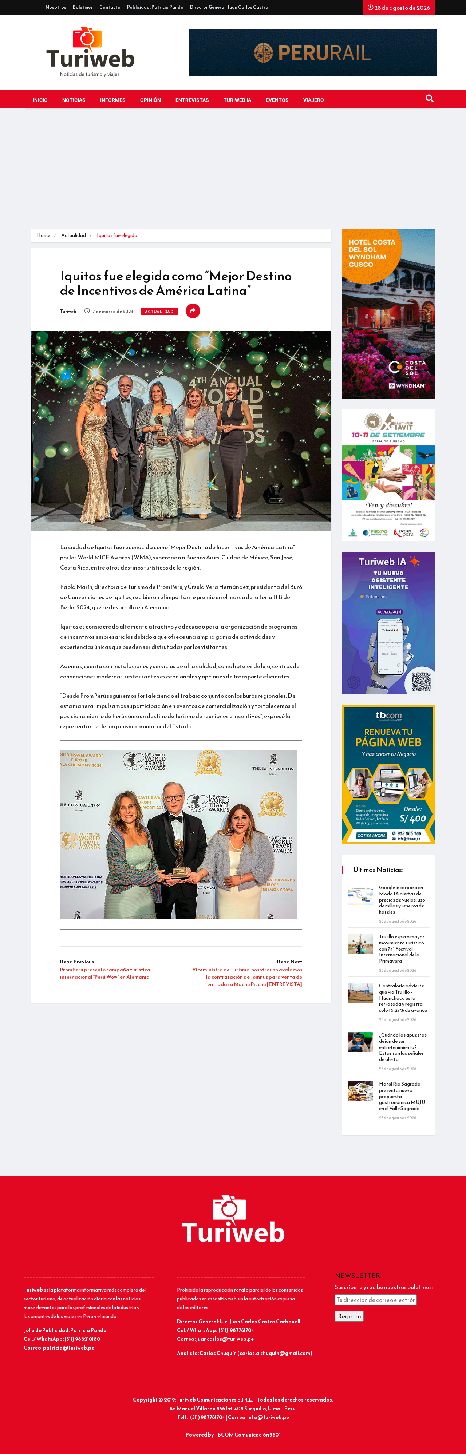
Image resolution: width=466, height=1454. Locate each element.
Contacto (110, 7)
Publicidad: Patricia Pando (155, 7)
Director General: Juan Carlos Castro (229, 7)
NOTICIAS (74, 100)
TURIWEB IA (237, 100)
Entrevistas (192, 100)
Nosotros (56, 7)
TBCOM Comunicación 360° (247, 1435)
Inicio (40, 100)
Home (43, 235)
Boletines (83, 7)
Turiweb (68, 311)
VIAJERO (313, 100)
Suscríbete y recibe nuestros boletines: (384, 1287)
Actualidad (73, 235)
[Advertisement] (233, 174)
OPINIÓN (150, 100)
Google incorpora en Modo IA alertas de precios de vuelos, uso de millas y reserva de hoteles (402, 900)
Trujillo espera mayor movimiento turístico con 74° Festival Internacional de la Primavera (401, 949)
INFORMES (113, 100)
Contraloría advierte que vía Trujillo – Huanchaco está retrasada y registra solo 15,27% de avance (403, 998)
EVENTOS (277, 100)
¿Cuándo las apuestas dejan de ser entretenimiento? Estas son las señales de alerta (403, 1047)
